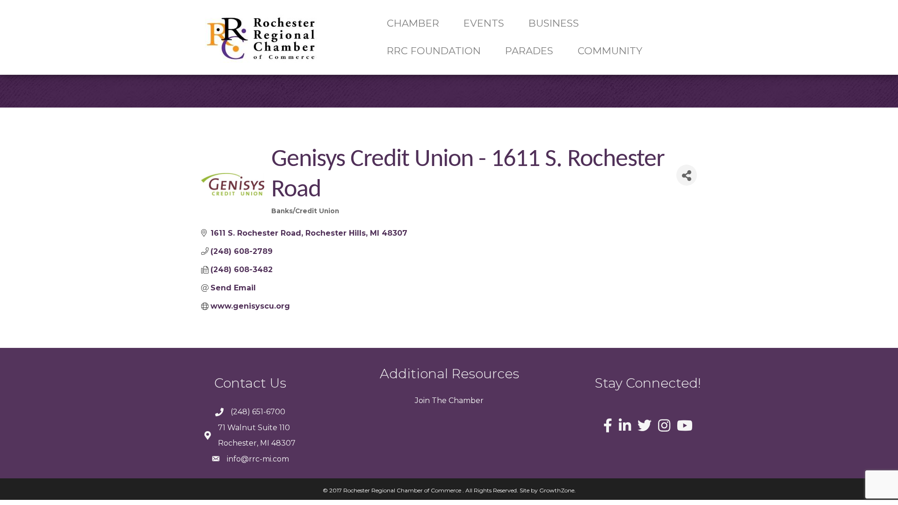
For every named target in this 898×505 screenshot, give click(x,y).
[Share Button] (686, 175)
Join (422, 400)
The (438, 400)
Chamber (465, 400)
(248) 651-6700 (258, 411)
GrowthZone (556, 490)
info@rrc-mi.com (258, 458)
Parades (529, 51)
